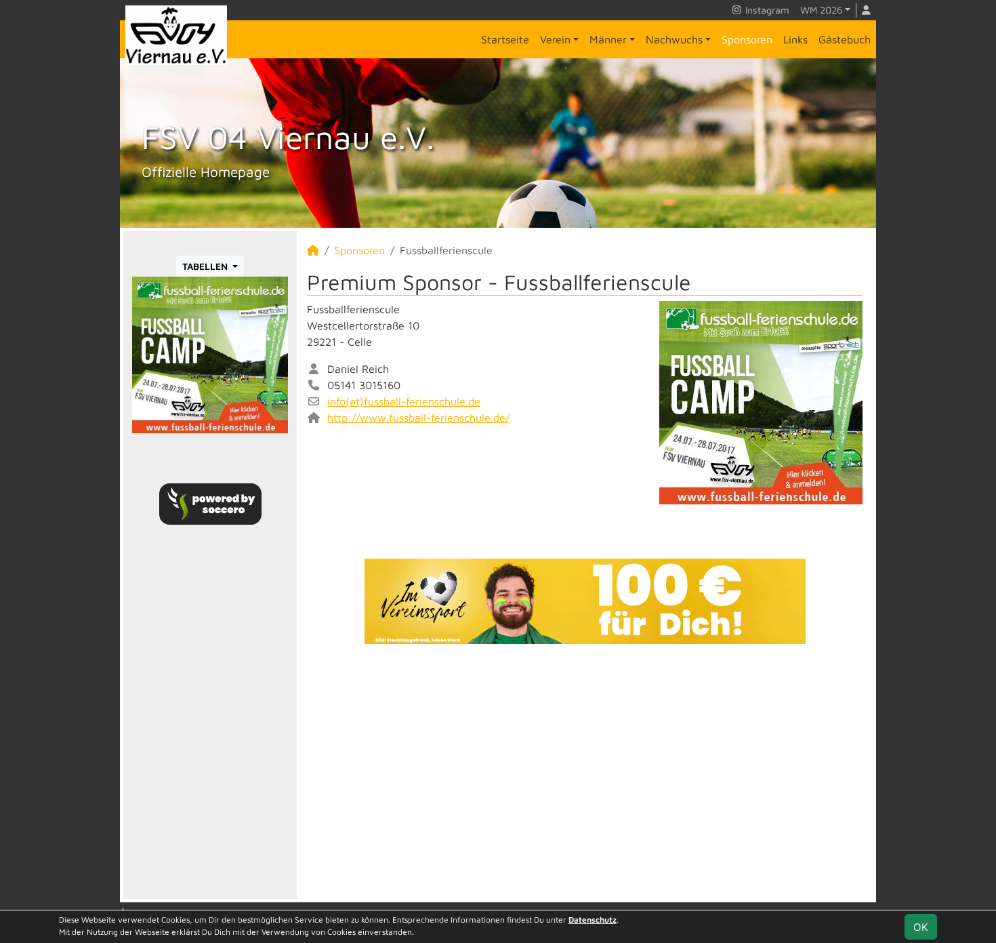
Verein (555, 39)
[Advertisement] (585, 771)
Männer (608, 39)
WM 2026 (821, 10)
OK (920, 927)
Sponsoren (747, 39)
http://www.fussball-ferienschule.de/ (418, 418)
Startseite (505, 39)
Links (795, 39)
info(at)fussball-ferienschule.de (403, 401)
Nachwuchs (674, 39)
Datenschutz (592, 920)
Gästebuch (844, 39)
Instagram (766, 10)
